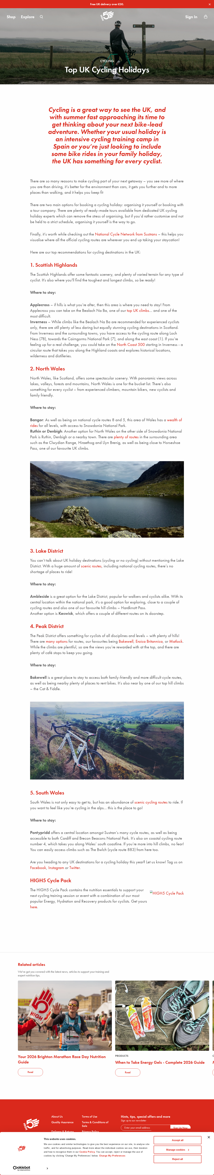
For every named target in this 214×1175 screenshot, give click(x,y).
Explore (27, 17)
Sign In (191, 17)
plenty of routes (126, 437)
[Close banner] (209, 1139)
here (33, 907)
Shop (11, 17)
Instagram (56, 867)
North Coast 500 (131, 344)
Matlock (176, 641)
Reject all (177, 1159)
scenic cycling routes (151, 802)
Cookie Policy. (87, 1152)
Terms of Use (89, 1116)
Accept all (177, 1140)
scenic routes (91, 566)
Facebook (38, 867)
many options (57, 641)
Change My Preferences (112, 1155)
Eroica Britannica (149, 641)
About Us (57, 1116)
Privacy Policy (90, 1131)
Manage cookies (175, 1149)
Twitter (74, 867)
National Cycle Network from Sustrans (126, 234)
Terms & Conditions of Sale (95, 1124)
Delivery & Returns (62, 1131)
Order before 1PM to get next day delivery (107, 4)
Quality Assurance (62, 1122)
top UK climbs (138, 310)
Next (197, 1016)
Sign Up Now (180, 1128)
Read (30, 1072)
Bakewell (126, 641)
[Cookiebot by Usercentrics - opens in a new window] (21, 1168)
